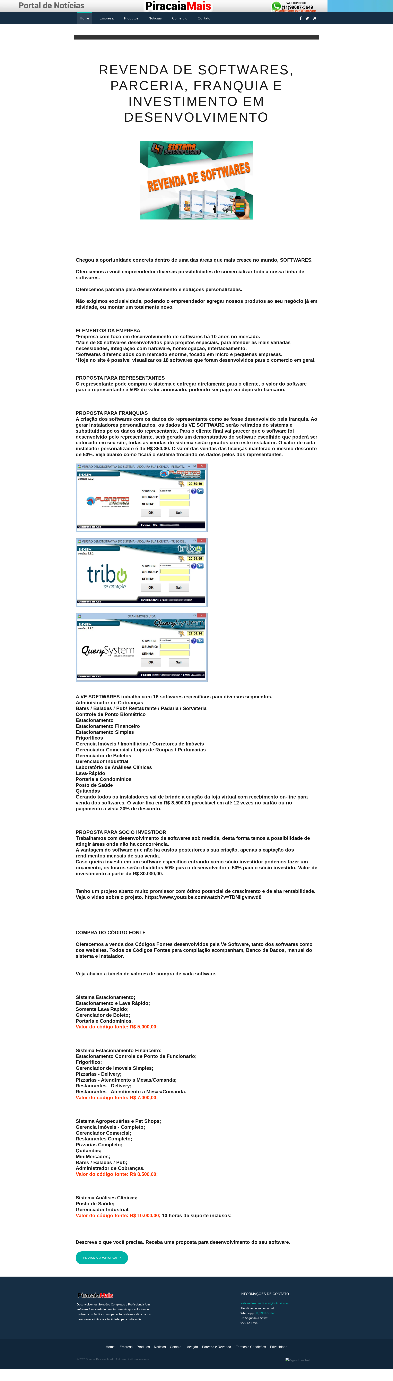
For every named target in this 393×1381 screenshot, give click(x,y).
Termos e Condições (251, 1347)
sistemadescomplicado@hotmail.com (265, 1303)
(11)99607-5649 (264, 1313)
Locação (191, 1347)
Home (84, 18)
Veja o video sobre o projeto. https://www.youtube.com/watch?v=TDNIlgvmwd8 (168, 897)
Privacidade (278, 1347)
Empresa (106, 18)
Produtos (131, 18)
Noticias (155, 18)
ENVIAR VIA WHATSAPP (102, 1258)
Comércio (179, 18)
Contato (204, 18)
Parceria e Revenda (216, 1347)
